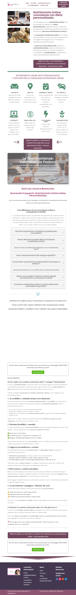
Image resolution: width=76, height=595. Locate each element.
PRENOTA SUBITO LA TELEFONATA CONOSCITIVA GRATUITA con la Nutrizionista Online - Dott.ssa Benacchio (38, 144)
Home (27, 3)
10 (43, 180)
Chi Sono (33, 3)
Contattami (44, 5)
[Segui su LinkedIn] (66, 579)
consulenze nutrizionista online (63, 4)
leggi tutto (38, 178)
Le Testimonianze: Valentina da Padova (38, 160)
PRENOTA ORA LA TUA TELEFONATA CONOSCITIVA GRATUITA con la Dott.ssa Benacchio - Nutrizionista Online (51, 63)
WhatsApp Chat (38, 372)
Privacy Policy (44, 591)
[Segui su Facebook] (57, 579)
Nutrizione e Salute (44, 3)
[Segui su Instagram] (60, 579)
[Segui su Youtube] (63, 579)
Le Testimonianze (33, 5)
